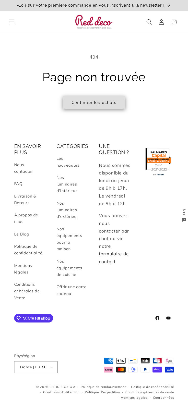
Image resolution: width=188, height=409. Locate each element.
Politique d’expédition (102, 392)
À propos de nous (26, 218)
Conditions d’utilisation (61, 392)
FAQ (18, 183)
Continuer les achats (94, 102)
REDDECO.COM (62, 387)
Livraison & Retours (25, 199)
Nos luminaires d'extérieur (67, 210)
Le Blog (21, 234)
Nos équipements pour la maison (69, 238)
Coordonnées (163, 397)
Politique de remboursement (103, 387)
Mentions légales (23, 268)
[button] (12, 22)
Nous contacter (23, 168)
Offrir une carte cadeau (72, 290)
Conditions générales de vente (149, 392)
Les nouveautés (68, 161)
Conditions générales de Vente (27, 291)
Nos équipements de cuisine (69, 268)
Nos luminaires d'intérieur (67, 184)
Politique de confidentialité (28, 249)
